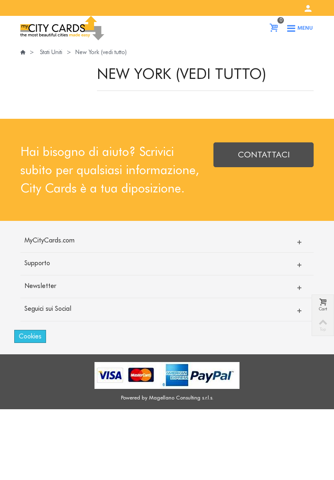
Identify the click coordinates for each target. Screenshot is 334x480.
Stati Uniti (51, 52)
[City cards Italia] (62, 27)
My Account (308, 8)
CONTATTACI (264, 154)
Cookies (30, 336)
